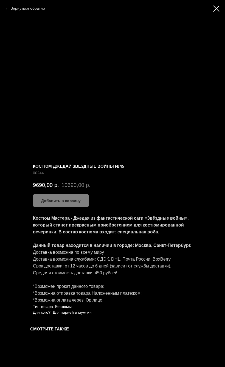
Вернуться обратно (27, 8)
